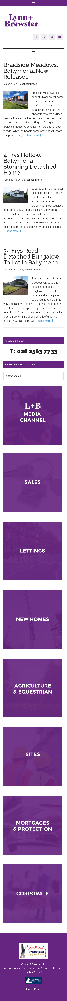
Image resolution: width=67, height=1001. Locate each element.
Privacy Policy (33, 989)
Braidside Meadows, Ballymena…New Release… (30, 70)
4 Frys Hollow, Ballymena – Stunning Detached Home (29, 163)
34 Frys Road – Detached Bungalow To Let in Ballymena (31, 256)
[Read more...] (33, 135)
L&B (33, 20)
